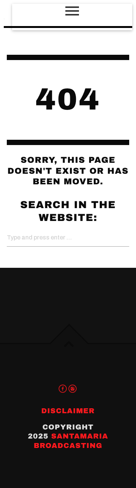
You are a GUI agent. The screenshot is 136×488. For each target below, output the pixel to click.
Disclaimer (68, 411)
